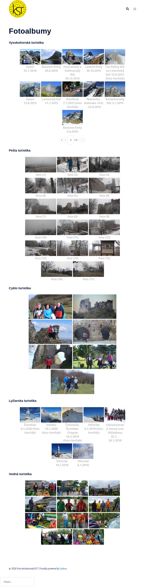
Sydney (63, 568)
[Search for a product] (127, 8)
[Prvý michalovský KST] (18, 8)
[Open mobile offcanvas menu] (134, 9)
